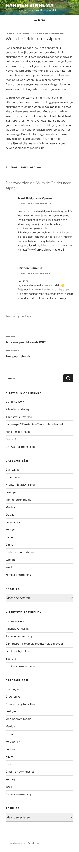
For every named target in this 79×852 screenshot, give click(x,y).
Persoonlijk (13, 522)
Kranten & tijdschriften (21, 484)
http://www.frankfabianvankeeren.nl (42, 249)
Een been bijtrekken (18, 431)
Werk (9, 567)
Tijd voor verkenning (19, 416)
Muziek (10, 507)
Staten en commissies (20, 552)
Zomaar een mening (18, 575)
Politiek (10, 529)
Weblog (35, 167)
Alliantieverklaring (17, 409)
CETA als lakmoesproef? (21, 446)
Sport (9, 544)
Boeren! (11, 439)
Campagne (13, 469)
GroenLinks (19, 167)
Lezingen (11, 492)
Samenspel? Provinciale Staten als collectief (34, 424)
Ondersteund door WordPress (23, 843)
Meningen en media (18, 499)
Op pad (10, 514)
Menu (41, 19)
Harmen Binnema (30, 5)
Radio (9, 537)
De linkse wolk (15, 401)
